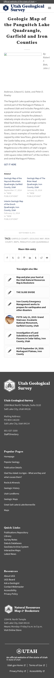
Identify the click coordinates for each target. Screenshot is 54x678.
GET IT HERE (10, 164)
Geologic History (12, 488)
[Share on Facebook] (7, 258)
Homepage (9, 456)
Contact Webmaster (14, 586)
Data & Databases (13, 543)
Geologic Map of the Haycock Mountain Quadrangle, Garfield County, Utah (13, 183)
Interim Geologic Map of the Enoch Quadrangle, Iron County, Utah (13, 206)
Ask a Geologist (11, 583)
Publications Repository (16, 532)
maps (16, 242)
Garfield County (19, 238)
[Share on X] (13, 258)
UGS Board (9, 579)
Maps (6, 510)
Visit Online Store (12, 630)
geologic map (37, 238)
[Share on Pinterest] (24, 258)
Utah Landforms (11, 493)
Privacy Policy (11, 594)
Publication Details (13, 467)
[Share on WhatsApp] (18, 258)
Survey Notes (10, 539)
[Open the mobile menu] (49, 8)
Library (7, 536)
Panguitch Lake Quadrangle (34, 242)
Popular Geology (12, 462)
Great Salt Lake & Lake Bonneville (19, 504)
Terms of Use (37, 665)
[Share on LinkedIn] (30, 258)
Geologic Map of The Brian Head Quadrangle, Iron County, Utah (36, 183)
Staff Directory (11, 434)
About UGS (9, 576)
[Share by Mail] (47, 258)
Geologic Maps (11, 499)
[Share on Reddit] (41, 258)
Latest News (10, 554)
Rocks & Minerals (12, 482)
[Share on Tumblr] (35, 258)
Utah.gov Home (16, 665)
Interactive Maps (12, 550)
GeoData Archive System (16, 546)
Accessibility (10, 590)
